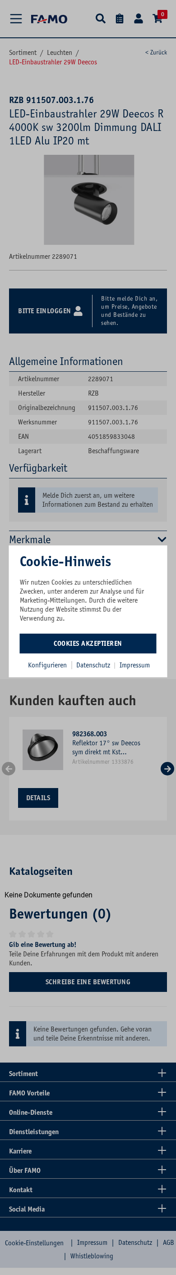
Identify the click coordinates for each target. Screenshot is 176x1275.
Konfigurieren (47, 665)
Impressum (135, 665)
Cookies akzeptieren (88, 643)
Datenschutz (94, 665)
